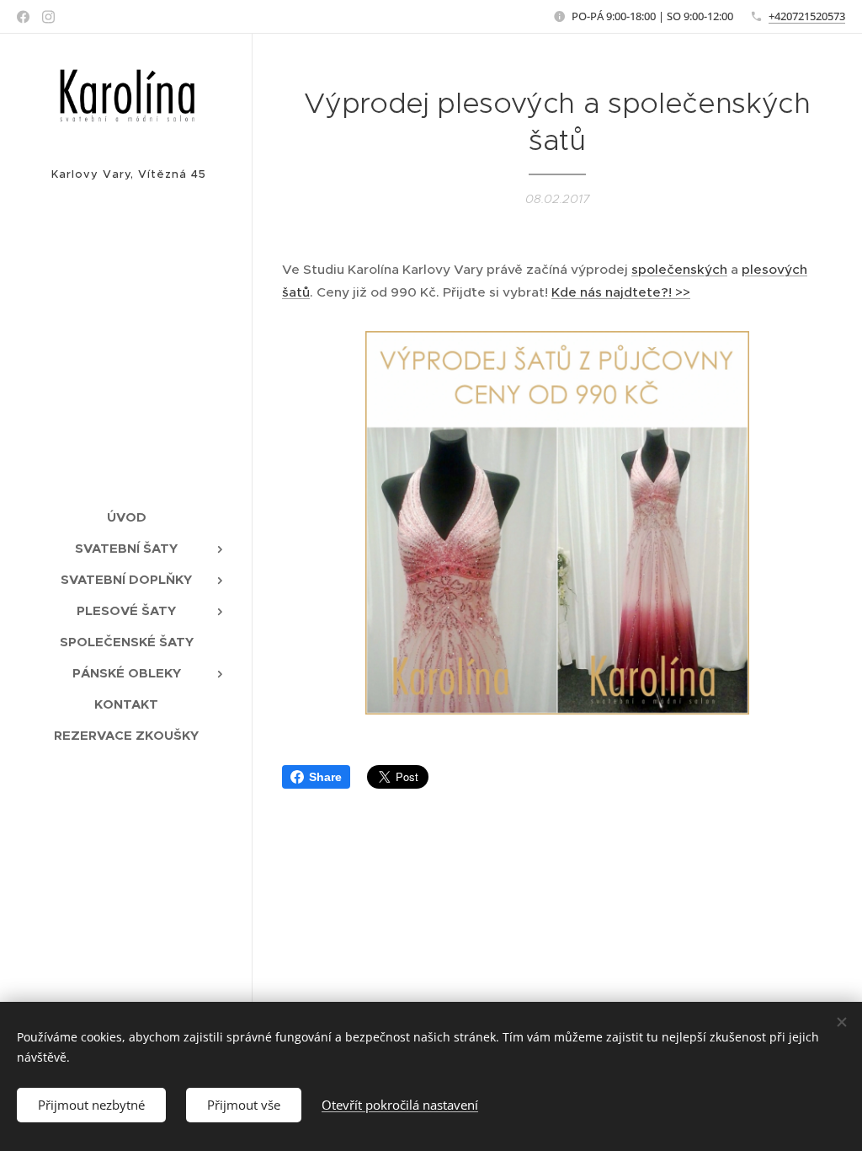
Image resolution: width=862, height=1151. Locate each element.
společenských (679, 269)
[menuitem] (126, 517)
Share (325, 777)
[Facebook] (23, 17)
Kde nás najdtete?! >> (620, 292)
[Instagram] (48, 17)
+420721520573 (807, 16)
